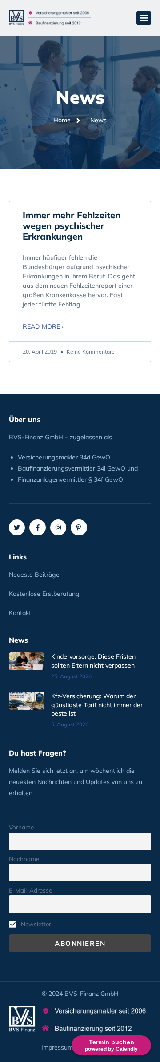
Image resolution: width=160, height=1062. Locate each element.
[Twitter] (17, 527)
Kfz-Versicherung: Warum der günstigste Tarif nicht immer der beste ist (97, 704)
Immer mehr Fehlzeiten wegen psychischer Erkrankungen (71, 225)
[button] (143, 18)
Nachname (24, 858)
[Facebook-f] (37, 527)
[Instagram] (58, 527)
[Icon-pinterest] (79, 527)
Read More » (43, 326)
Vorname (21, 827)
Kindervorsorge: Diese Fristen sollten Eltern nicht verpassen (93, 660)
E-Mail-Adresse (30, 890)
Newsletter (35, 924)
